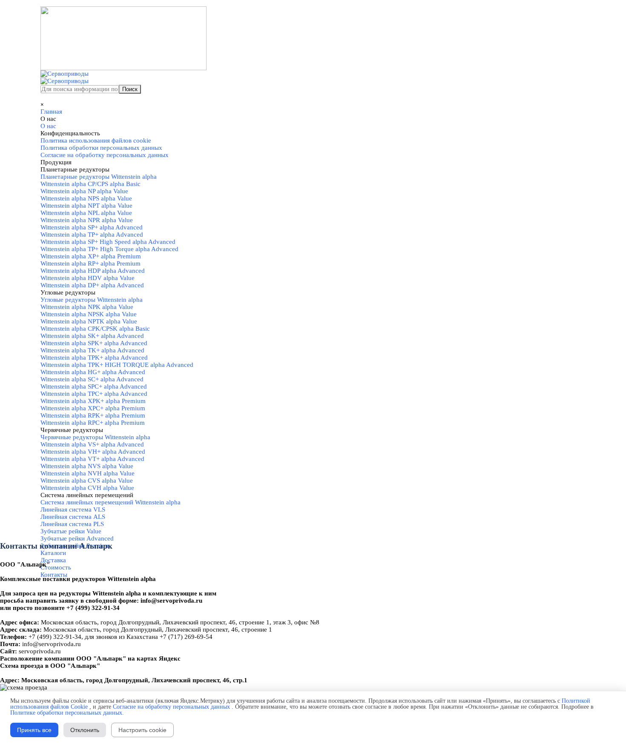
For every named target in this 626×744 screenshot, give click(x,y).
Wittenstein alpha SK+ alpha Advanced (92, 335)
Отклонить (84, 730)
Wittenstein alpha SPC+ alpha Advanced (93, 386)
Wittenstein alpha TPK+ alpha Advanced (94, 357)
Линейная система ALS (72, 516)
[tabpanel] (313, 604)
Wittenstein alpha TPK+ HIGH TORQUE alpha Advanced (116, 364)
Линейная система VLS (72, 509)
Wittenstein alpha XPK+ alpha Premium (93, 401)
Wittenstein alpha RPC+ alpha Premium (92, 422)
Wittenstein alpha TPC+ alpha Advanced (93, 393)
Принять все (34, 730)
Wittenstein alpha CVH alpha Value (87, 487)
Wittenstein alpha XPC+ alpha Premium (92, 408)
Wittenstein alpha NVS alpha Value (86, 466)
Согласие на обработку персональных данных (171, 707)
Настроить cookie (142, 730)
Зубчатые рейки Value (70, 531)
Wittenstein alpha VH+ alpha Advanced (92, 451)
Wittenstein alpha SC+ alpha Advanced (92, 379)
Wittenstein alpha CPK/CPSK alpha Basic (95, 328)
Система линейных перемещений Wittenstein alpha (110, 502)
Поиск (130, 89)
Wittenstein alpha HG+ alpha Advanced (92, 372)
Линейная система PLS (72, 524)
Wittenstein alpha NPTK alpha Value (88, 321)
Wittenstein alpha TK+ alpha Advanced (92, 350)
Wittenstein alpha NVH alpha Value (87, 473)
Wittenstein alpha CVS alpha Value (86, 480)
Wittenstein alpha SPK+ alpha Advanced (93, 343)
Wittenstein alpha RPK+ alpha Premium (92, 415)
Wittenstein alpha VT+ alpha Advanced (92, 458)
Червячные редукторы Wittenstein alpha (95, 437)
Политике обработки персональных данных (66, 713)
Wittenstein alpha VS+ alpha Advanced (92, 444)
